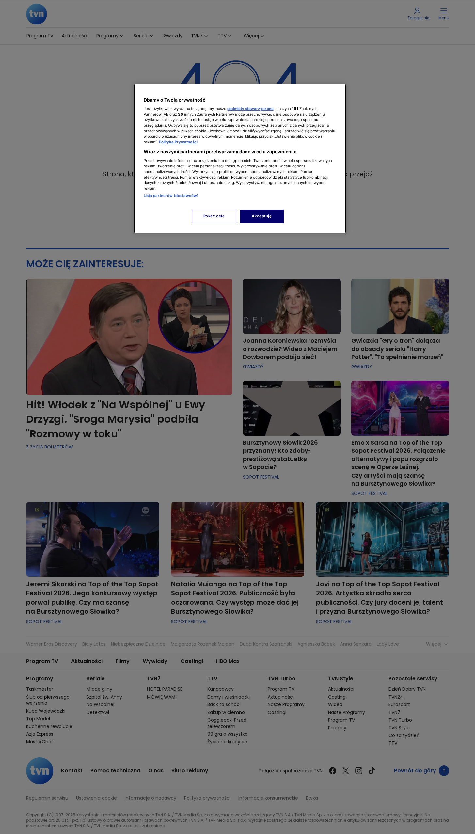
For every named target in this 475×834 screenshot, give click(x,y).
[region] (240, 158)
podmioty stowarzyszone (250, 108)
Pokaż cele (214, 216)
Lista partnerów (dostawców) (171, 195)
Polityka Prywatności (178, 142)
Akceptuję (262, 216)
